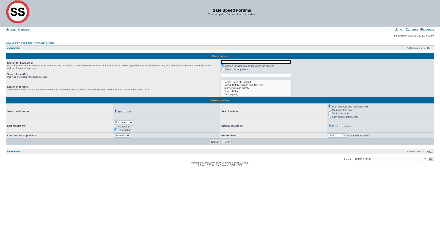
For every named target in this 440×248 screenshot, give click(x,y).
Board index (13, 48)
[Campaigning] (256, 94)
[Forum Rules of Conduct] (256, 82)
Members (428, 29)
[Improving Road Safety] (256, 88)
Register (25, 29)
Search (413, 29)
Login (12, 29)
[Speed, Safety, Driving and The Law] (256, 85)
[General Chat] (256, 91)
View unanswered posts (19, 42)
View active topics (44, 42)
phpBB (208, 162)
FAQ (401, 29)
